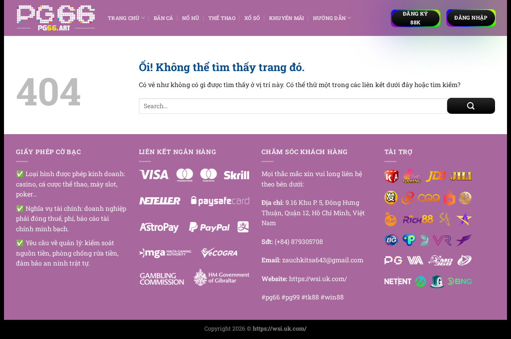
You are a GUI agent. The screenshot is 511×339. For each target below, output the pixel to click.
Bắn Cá (163, 18)
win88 (334, 297)
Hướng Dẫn (329, 18)
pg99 (292, 297)
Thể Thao (222, 18)
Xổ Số (252, 18)
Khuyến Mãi (286, 18)
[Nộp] (471, 106)
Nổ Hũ (190, 18)
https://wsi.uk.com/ (318, 278)
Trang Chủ (123, 18)
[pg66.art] (56, 18)
